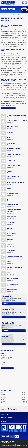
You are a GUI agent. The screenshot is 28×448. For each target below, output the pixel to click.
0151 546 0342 (11, 105)
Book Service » (7, 317)
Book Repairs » (7, 330)
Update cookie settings (6, 442)
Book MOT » (6, 303)
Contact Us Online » (7, 108)
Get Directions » (6, 368)
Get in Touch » (7, 344)
